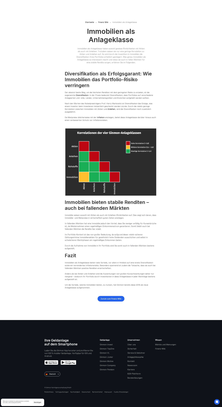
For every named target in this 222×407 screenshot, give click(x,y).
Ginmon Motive (106, 361)
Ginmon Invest (106, 344)
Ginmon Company (108, 365)
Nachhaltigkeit (75, 392)
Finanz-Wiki (160, 349)
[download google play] (68, 362)
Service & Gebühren (136, 353)
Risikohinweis (49, 392)
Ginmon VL (104, 353)
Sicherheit (131, 349)
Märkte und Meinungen (165, 344)
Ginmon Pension (107, 369)
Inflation (101, 117)
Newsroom (132, 365)
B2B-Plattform (134, 374)
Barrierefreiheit (97, 392)
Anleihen (111, 109)
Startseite (89, 22)
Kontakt (131, 361)
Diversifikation (82, 95)
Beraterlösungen (134, 378)
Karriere (131, 369)
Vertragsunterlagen (61, 392)
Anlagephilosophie (135, 357)
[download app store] (51, 362)
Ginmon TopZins (107, 349)
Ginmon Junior (106, 357)
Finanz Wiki (103, 22)
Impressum (108, 392)
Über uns (131, 344)
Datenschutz (86, 392)
